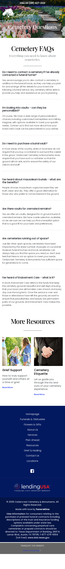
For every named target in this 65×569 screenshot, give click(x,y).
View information (15, 513)
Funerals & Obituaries (32, 419)
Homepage (32, 414)
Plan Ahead (32, 440)
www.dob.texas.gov (38, 537)
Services (32, 435)
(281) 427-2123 (37, 3)
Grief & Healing (32, 450)
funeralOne (43, 509)
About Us (32, 429)
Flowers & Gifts (32, 424)
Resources (32, 445)
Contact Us (32, 455)
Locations (32, 461)
